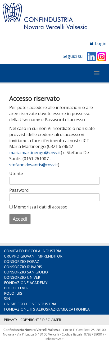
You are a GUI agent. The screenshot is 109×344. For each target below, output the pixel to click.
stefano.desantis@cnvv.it (33, 165)
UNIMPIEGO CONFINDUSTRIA (30, 303)
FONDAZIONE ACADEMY (25, 282)
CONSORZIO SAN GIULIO (26, 272)
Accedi (20, 219)
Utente (16, 173)
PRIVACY (10, 319)
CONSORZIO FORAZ (21, 261)
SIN (7, 298)
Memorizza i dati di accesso (40, 207)
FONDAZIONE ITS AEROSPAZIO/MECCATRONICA (47, 309)
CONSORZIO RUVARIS (23, 266)
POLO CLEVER (16, 287)
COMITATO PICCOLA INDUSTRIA (32, 250)
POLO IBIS (13, 293)
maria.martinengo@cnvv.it (35, 152)
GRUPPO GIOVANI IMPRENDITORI (33, 256)
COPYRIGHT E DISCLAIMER (40, 319)
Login (99, 43)
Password (16, 190)
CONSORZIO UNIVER (22, 277)
